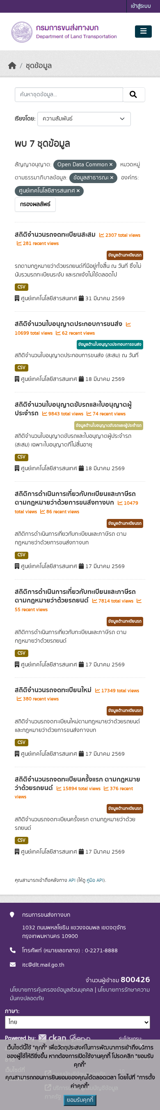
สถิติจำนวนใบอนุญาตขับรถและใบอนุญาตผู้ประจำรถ (73, 409)
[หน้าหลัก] (12, 66)
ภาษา (11, 1011)
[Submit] (134, 94)
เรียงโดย (24, 119)
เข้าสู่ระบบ (141, 6)
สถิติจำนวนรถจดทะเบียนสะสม (56, 234)
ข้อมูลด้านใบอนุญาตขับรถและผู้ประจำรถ (109, 425)
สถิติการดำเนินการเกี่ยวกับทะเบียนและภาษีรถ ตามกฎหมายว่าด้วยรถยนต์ (75, 596)
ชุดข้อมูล (39, 66)
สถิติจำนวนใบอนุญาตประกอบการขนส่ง (69, 324)
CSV (21, 287)
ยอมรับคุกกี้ (80, 1100)
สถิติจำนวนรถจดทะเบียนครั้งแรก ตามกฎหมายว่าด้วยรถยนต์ (77, 783)
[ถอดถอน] (111, 165)
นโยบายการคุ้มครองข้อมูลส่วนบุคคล (51, 990)
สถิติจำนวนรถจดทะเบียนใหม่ (54, 690)
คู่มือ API (95, 880)
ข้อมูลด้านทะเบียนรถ (125, 255)
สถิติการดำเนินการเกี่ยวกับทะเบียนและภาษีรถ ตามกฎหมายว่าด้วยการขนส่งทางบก (75, 498)
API (72, 880)
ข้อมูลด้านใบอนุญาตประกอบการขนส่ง (110, 344)
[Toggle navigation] (143, 31)
